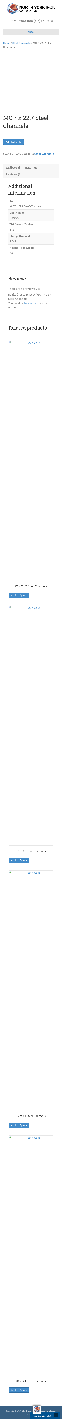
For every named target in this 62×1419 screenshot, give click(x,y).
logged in (30, 303)
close (56, 1415)
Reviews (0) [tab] (13, 174)
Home (6, 43)
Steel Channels (21, 43)
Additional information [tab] (21, 167)
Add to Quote (13, 142)
